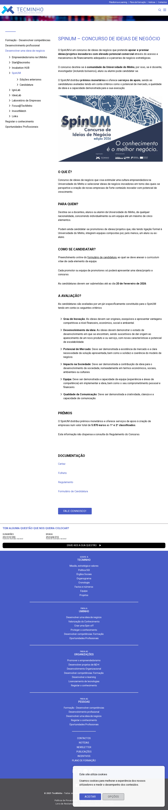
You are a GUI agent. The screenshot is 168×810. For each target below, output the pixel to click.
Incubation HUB (20, 67)
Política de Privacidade (66, 800)
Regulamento (65, 482)
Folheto (62, 473)
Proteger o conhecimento (84, 630)
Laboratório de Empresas (26, 100)
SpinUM (16, 73)
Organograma (84, 578)
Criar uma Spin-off (84, 625)
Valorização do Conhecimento (84, 621)
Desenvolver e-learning (84, 677)
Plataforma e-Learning (118, 2)
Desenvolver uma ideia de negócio (25, 50)
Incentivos (84, 756)
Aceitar (90, 796)
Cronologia (84, 582)
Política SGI (84, 570)
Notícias (151, 2)
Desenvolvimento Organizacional (84, 668)
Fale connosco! (74, 511)
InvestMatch (19, 111)
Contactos (162, 2)
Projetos (84, 595)
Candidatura (26, 84)
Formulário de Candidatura (73, 491)
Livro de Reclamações (67, 804)
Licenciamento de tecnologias (84, 681)
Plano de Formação (138, 2)
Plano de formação (84, 760)
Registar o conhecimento (19, 121)
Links (15, 116)
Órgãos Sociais (84, 574)
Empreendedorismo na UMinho (29, 57)
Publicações (84, 751)
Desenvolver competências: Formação (84, 634)
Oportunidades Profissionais (21, 126)
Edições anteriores (30, 79)
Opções (113, 796)
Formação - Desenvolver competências (27, 40)
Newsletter (84, 747)
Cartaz (61, 463)
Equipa (83, 591)
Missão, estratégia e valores (84, 566)
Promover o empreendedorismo (84, 660)
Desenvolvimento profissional (22, 45)
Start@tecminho (21, 62)
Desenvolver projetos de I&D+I (84, 664)
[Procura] (159, 10)
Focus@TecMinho (22, 105)
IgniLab (16, 90)
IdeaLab (16, 95)
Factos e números (84, 587)
